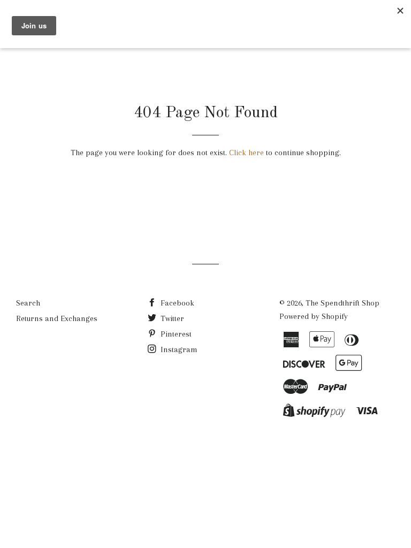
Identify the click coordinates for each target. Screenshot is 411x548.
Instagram (177, 349)
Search (28, 303)
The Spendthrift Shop (342, 303)
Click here (246, 152)
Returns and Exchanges (56, 318)
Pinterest (175, 334)
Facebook (176, 303)
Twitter (171, 318)
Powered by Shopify (313, 316)
